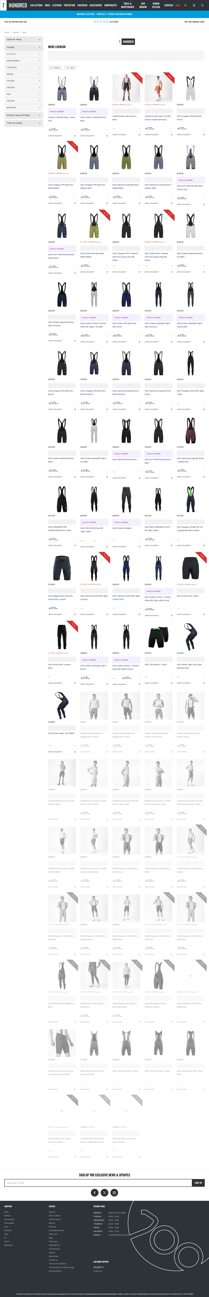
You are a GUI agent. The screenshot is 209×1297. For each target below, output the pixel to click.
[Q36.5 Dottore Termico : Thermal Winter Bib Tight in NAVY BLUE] (158, 568)
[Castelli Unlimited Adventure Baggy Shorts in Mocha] (94, 705)
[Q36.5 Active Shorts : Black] (190, 568)
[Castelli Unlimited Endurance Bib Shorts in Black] (62, 773)
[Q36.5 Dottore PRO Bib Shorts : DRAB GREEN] (94, 225)
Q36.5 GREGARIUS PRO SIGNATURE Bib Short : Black (59, 528)
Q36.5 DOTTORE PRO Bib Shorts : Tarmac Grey (190, 187)
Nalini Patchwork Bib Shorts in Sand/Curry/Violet (92, 1072)
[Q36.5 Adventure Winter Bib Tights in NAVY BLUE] (126, 568)
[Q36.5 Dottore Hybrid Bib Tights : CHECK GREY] (190, 294)
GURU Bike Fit (54, 1245)
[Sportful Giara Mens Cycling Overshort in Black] (62, 1110)
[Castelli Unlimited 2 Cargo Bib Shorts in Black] (190, 705)
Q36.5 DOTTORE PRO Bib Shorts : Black (158, 461)
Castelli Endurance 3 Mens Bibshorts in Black (155, 1005)
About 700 (53, 1234)
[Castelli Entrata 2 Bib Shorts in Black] (126, 88)
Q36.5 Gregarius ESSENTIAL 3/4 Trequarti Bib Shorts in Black (190, 528)
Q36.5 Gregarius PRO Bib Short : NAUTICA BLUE (93, 392)
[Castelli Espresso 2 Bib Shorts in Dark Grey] (158, 908)
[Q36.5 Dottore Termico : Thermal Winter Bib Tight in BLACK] (126, 637)
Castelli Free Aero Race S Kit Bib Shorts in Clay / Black (125, 802)
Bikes (47, 5)
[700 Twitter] (104, 1193)
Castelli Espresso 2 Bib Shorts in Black (158, 870)
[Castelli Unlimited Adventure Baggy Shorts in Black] (126, 705)
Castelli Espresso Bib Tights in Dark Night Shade (124, 1005)
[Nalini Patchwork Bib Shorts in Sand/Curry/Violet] (94, 1043)
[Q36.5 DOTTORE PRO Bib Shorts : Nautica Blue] (62, 225)
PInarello (7, 1230)
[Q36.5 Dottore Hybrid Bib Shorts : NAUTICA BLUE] (62, 294)
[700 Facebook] (95, 1193)
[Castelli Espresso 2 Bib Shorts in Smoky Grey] (126, 840)
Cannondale (9, 1223)
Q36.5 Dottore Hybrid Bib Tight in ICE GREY (93, 460)
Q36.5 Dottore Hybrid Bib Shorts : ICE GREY (190, 255)
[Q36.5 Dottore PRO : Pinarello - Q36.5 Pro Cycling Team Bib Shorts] (158, 225)
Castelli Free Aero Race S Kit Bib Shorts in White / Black (93, 802)
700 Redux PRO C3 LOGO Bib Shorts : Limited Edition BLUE (92, 1140)
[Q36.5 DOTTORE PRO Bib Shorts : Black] (158, 430)
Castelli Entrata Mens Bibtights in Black (61, 1005)
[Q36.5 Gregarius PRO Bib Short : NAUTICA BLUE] (94, 363)
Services (168, 5)
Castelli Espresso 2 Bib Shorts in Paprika (190, 870)
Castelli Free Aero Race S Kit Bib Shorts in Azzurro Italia (93, 870)
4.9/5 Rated (113, 22)
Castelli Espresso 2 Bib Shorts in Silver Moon (190, 937)
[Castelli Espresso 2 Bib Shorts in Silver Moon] (190, 908)
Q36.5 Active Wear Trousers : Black (60, 666)
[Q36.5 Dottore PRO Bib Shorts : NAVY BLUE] (126, 294)
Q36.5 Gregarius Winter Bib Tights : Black (190, 392)
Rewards (52, 1227)
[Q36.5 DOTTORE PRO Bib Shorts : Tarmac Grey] (190, 157)
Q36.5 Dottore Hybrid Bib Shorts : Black (61, 460)
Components (110, 5)
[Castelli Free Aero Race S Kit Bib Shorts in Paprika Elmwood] (158, 88)
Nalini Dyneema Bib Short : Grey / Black (190, 1072)
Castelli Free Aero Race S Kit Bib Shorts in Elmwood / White (157, 802)
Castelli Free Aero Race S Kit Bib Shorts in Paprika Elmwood (157, 118)
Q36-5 (6, 1241)
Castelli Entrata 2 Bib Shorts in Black (124, 118)
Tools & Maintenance (127, 5)
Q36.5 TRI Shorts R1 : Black (156, 664)
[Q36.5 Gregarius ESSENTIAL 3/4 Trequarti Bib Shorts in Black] (190, 499)
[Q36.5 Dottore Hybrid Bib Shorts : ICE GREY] (190, 225)
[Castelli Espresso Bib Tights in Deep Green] (94, 975)
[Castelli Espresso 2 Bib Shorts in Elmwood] (62, 908)
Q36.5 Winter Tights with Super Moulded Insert (189, 666)
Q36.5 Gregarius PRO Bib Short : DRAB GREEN (61, 186)
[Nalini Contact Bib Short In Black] (126, 1043)
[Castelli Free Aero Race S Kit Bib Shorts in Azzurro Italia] (94, 840)
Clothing (57, 5)
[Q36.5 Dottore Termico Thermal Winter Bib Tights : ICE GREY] (94, 294)
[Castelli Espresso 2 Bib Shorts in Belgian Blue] (126, 908)
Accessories (96, 5)
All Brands (8, 1245)
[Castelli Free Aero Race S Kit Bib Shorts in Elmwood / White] (158, 773)
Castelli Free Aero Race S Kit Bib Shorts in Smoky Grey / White (190, 802)
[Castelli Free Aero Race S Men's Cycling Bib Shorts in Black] (62, 1043)
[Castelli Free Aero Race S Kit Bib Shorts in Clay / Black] (126, 773)
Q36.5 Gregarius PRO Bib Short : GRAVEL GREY (93, 186)
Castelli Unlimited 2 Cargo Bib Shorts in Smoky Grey (156, 735)
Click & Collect (54, 1216)
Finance (52, 1253)
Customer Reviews (56, 1230)
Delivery (52, 1212)
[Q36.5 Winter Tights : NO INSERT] (62, 705)
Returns (52, 1223)
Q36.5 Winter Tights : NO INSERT (61, 733)
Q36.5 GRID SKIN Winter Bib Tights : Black (91, 530)
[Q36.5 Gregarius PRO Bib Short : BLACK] (62, 363)
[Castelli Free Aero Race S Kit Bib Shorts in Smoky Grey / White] (190, 773)
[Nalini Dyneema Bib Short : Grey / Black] (190, 1043)
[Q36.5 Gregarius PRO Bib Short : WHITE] (190, 88)
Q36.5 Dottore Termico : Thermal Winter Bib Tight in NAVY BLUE (158, 599)
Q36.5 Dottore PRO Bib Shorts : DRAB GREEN (92, 255)
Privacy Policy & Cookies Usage (61, 1267)
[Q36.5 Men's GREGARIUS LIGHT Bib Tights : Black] (158, 499)
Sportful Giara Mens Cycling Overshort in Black (59, 1140)
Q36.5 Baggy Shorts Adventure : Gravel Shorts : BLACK (60, 597)
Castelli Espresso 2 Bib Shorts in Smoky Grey (125, 870)
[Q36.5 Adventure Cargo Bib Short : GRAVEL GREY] (158, 157)
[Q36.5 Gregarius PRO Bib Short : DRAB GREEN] (62, 157)
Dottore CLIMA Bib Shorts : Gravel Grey (61, 119)
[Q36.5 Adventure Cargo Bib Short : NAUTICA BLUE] (126, 363)
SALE (177, 5)
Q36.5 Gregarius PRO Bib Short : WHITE (189, 118)
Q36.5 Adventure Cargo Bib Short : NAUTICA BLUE (125, 392)
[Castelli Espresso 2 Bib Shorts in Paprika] (190, 840)
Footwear (82, 5)
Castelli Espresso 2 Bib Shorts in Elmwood (61, 937)
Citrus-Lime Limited (114, 1294)
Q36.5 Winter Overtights (122, 528)
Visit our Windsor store (195, 22)
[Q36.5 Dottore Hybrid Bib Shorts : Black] (62, 430)
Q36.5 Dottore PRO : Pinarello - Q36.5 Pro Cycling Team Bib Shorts (157, 256)
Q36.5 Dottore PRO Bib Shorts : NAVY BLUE (124, 325)
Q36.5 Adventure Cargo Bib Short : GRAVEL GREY (158, 186)
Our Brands (143, 5)
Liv (5, 1238)
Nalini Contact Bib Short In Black (125, 1071)
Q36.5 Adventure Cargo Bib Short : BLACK (158, 392)
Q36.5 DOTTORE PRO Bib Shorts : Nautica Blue (61, 256)
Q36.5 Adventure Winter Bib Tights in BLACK (94, 597)
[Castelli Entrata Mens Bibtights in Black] (62, 975)
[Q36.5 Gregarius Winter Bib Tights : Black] (190, 363)
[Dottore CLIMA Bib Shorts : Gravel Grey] (62, 88)
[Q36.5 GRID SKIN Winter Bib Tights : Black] (94, 499)
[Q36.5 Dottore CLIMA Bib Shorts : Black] (94, 88)
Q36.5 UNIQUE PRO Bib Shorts (124, 459)
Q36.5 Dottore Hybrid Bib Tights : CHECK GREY (190, 325)
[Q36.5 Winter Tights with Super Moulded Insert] (190, 637)
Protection (69, 5)
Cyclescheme (54, 1249)
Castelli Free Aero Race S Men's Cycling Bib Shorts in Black (61, 1072)
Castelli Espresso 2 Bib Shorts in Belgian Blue (125, 937)
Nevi (6, 1227)
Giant (6, 1234)
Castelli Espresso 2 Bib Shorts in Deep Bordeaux (93, 937)
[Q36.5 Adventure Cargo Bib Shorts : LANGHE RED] (190, 430)
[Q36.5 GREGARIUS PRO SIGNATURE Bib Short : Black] (62, 499)
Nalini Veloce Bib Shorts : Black (157, 1071)
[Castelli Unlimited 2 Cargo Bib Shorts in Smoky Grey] (158, 705)
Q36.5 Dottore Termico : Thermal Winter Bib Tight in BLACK (125, 667)
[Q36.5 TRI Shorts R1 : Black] (158, 637)
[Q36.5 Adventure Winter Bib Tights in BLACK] (94, 568)
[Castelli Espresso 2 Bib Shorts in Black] (158, 840)
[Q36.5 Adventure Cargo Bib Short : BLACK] (158, 363)
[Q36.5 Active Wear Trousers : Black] (62, 637)
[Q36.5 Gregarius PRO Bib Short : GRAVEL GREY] (94, 157)
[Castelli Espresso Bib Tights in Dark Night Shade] (126, 975)
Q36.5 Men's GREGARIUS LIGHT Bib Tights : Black (157, 528)
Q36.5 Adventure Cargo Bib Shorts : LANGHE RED (190, 460)
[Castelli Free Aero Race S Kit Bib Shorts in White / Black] (94, 773)
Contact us (53, 1260)
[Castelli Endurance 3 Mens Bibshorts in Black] (158, 975)
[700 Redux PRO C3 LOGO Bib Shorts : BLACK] (126, 1110)
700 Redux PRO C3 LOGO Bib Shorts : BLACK (124, 1140)
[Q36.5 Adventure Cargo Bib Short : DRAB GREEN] (126, 157)
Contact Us (98, 1271)
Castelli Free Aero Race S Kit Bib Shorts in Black (61, 870)
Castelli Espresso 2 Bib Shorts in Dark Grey (158, 937)
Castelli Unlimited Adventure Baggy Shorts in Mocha (91, 735)
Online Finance (55, 1219)
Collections (36, 5)
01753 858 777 (99, 1267)
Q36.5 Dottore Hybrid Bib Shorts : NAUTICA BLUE (61, 324)
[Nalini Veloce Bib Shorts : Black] (158, 1043)
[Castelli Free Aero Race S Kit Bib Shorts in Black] (62, 840)
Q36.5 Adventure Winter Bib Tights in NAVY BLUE (126, 597)
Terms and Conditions (57, 1264)
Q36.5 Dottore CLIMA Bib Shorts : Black (93, 119)
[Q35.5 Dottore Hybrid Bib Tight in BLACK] (94, 637)
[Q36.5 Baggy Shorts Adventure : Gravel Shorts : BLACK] (62, 568)
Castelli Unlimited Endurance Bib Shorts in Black (61, 802)
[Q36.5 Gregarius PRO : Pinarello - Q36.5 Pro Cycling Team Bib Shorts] (126, 225)
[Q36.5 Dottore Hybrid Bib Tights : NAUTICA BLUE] (158, 294)
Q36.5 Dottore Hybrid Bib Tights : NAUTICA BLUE (158, 325)
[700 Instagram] (114, 1193)
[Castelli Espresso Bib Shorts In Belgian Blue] (190, 975)
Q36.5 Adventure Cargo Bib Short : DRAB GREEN (125, 186)
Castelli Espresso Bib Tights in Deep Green (92, 1005)
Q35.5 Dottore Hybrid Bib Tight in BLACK (93, 667)
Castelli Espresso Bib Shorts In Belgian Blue (189, 1005)
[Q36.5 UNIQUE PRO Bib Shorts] (126, 430)
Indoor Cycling (156, 5)
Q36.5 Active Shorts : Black (187, 596)
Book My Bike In (55, 1271)
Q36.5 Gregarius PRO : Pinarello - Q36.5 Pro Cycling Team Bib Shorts (125, 256)
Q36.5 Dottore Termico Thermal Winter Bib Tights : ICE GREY (92, 325)
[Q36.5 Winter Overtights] (126, 499)
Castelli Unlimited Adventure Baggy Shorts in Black (123, 735)
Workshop (53, 1241)
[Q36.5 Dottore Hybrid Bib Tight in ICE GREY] (94, 430)
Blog (50, 1238)
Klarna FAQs (54, 1256)
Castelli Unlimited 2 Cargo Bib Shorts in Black (188, 735)
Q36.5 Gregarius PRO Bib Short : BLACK (61, 392)
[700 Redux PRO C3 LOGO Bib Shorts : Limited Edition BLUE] (94, 1110)
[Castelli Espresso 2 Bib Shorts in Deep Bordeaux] (94, 908)
